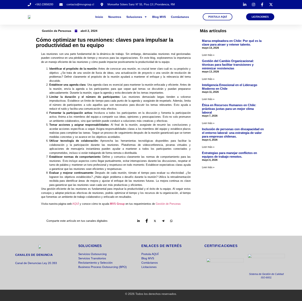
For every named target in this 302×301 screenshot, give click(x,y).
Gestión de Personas (56, 30)
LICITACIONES (260, 16)
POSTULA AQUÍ (217, 16)
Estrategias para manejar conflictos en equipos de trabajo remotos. (229, 154)
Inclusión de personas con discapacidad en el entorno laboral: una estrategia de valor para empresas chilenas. (233, 132)
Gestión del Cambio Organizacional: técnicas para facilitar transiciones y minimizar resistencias (228, 64)
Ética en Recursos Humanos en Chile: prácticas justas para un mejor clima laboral (229, 108)
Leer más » (208, 55)
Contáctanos (180, 16)
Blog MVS (159, 16)
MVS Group (117, 203)
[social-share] (138, 222)
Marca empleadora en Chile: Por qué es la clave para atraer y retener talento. (232, 42)
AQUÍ (76, 203)
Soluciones (134, 16)
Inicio (99, 16)
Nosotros (114, 16)
